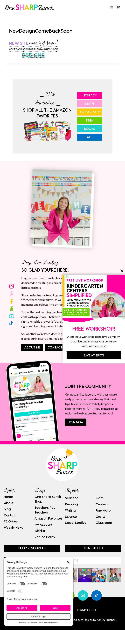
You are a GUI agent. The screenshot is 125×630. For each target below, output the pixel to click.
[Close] (122, 271)
